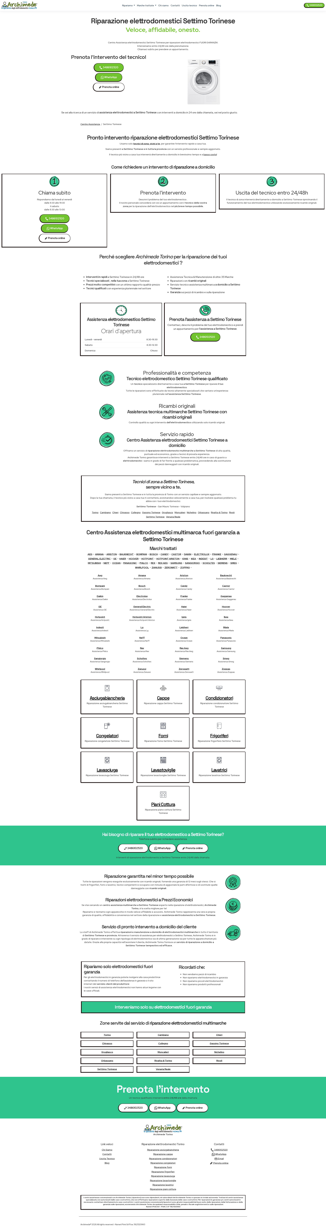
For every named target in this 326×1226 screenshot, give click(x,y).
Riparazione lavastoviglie (163, 1180)
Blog (218, 5)
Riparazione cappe (163, 1154)
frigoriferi (219, 735)
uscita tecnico (189, 5)
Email (221, 1158)
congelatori (107, 735)
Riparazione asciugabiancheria (163, 1149)
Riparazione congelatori (163, 1162)
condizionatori (219, 698)
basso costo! (210, 154)
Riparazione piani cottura (163, 1189)
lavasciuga (107, 770)
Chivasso (125, 512)
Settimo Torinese (155, 516)
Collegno (136, 512)
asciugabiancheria (107, 698)
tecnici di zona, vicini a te (146, 143)
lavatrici (219, 770)
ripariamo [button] (127, 5)
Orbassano (203, 512)
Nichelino (191, 512)
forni (163, 735)
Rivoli (232, 512)
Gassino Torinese (151, 512)
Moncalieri (180, 512)
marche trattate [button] (145, 5)
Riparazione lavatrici (163, 1184)
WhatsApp (110, 77)
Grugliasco (167, 512)
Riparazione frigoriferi (163, 1171)
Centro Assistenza (90, 124)
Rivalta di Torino (219, 512)
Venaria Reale (173, 516)
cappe (163, 698)
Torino (95, 512)
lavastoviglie (163, 770)
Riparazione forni (163, 1167)
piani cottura (163, 804)
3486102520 (315, 5)
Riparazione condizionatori (163, 1158)
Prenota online (206, 5)
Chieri (115, 512)
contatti (175, 5)
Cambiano (105, 512)
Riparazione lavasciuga (163, 1176)
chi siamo (163, 5)
